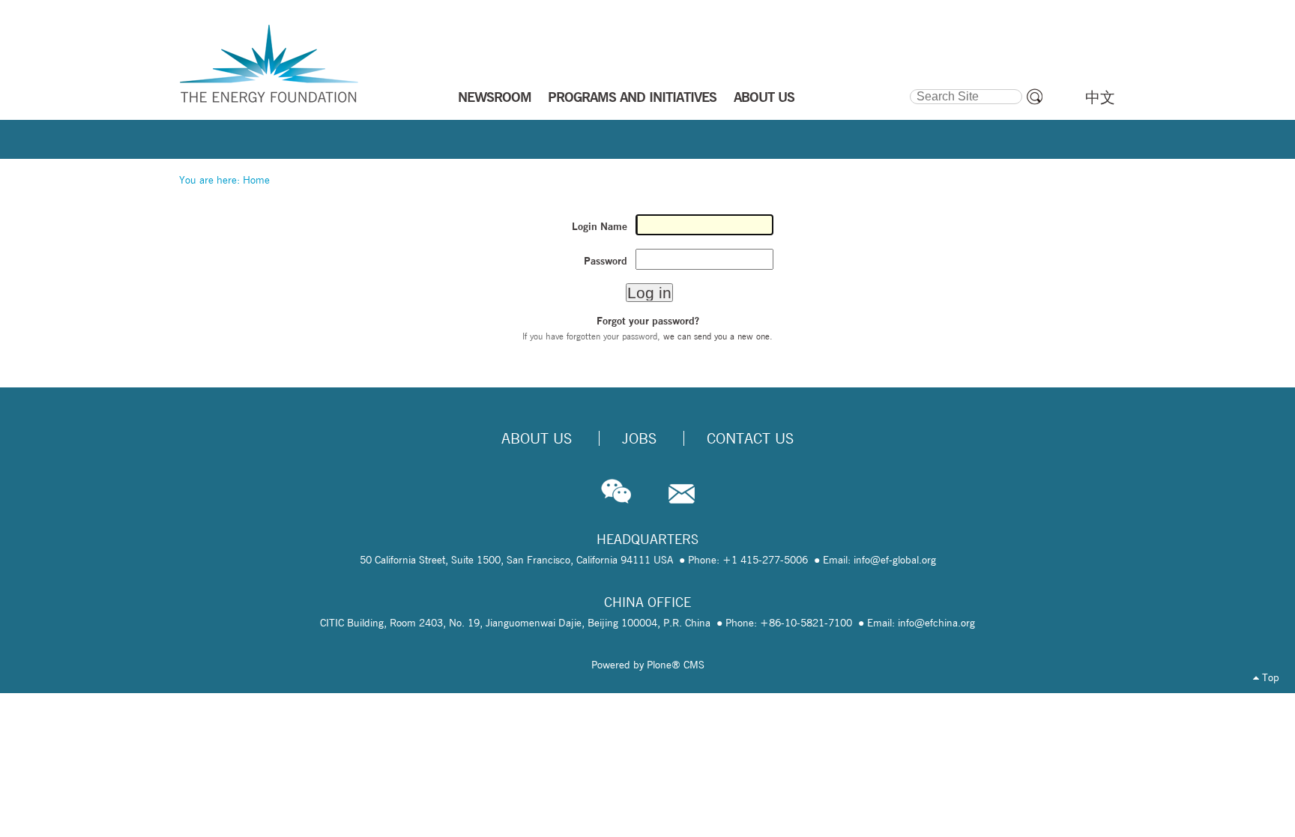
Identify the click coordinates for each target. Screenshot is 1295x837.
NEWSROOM (494, 97)
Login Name (599, 226)
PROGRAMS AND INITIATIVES (632, 97)
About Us (536, 438)
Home (256, 180)
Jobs (639, 438)
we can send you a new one (716, 336)
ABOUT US (764, 97)
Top (1269, 677)
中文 (1100, 97)
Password (605, 261)
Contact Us (750, 438)
